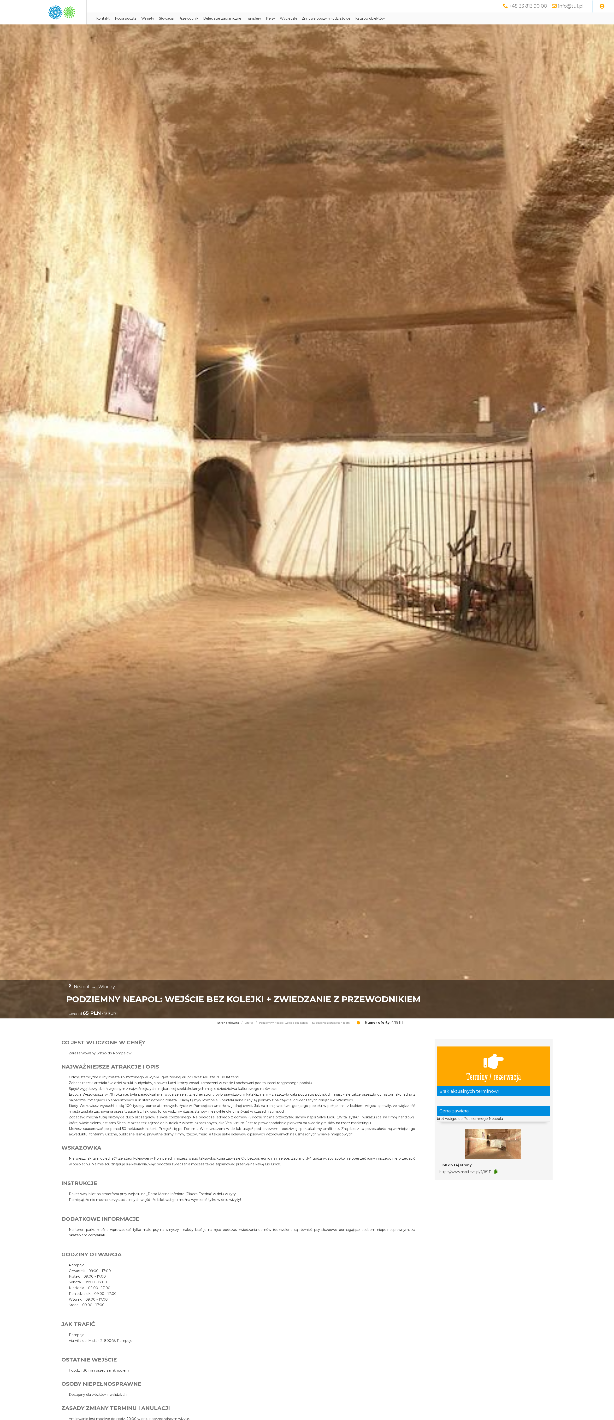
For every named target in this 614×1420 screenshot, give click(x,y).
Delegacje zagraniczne (222, 18)
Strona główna (228, 1022)
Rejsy (270, 18)
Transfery (253, 18)
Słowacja (166, 18)
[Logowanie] (602, 6)
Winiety (147, 18)
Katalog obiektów (370, 18)
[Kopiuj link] (495, 1171)
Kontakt (103, 18)
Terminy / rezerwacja (493, 1076)
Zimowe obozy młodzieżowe (326, 18)
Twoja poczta (125, 18)
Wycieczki (288, 18)
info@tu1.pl (571, 6)
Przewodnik (188, 18)
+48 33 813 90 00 (528, 6)
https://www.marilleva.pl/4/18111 (465, 1172)
